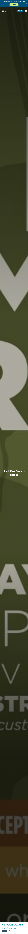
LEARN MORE (14, 4)
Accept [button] (4, 930)
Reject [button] (10, 930)
